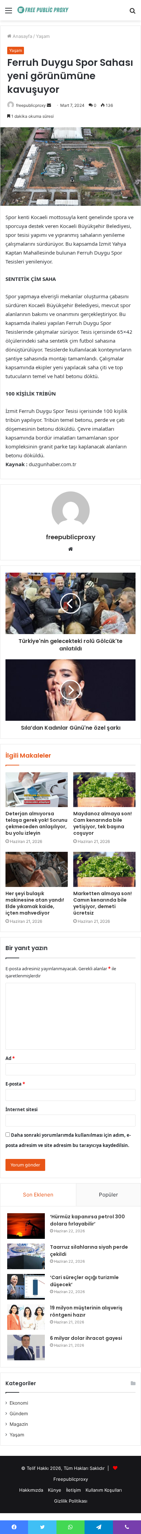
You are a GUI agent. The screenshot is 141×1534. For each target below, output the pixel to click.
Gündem (19, 1413)
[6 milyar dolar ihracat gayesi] (26, 1347)
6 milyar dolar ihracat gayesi (86, 1338)
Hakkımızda (31, 1490)
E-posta (15, 1084)
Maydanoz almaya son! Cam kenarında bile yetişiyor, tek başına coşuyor (102, 823)
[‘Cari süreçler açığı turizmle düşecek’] (26, 1287)
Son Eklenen (38, 1194)
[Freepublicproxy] (44, 10)
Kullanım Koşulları (104, 1490)
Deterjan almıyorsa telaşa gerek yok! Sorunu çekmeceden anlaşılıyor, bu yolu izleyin (36, 823)
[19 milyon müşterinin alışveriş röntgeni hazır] (26, 1317)
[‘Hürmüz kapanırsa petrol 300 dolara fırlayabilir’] (26, 1226)
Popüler (108, 1194)
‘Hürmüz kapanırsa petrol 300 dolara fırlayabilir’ (87, 1220)
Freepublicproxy (70, 1479)
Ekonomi (19, 1403)
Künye (54, 1490)
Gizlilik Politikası (70, 1501)
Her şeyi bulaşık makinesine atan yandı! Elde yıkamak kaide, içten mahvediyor (34, 903)
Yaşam (43, 36)
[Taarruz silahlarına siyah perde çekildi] (26, 1256)
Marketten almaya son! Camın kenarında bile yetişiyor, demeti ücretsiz (102, 903)
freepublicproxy (31, 105)
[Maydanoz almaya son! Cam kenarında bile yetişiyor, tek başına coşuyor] (104, 789)
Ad (10, 1058)
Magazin (19, 1424)
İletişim (73, 1490)
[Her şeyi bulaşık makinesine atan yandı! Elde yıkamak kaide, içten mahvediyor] (36, 869)
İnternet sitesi (21, 1109)
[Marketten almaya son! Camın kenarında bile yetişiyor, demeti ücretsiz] (104, 869)
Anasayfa (21, 36)
